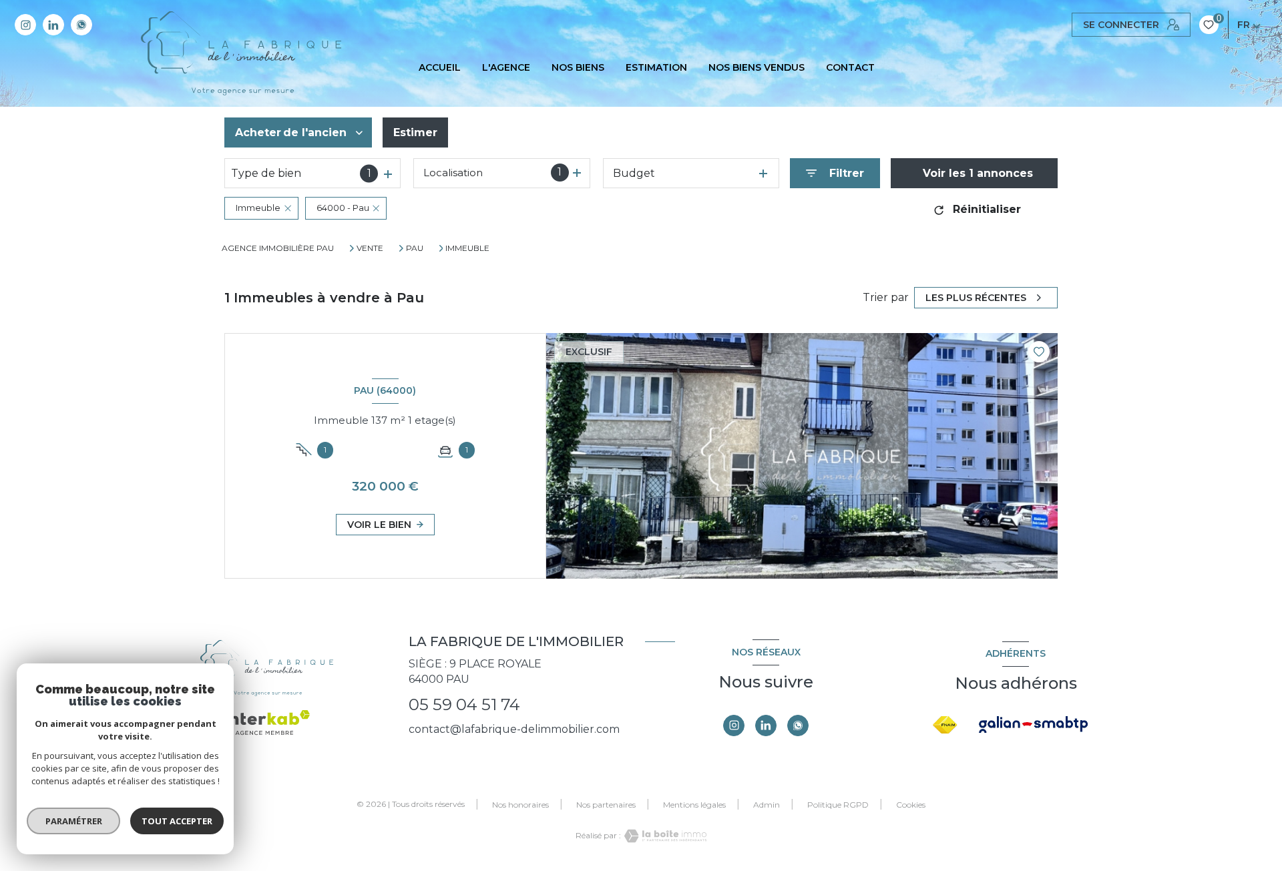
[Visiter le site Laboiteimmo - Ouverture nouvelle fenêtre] (663, 836)
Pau (414, 248)
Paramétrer (73, 821)
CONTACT (850, 67)
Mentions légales (694, 805)
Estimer (415, 132)
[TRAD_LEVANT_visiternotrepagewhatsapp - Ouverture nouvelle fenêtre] (81, 24)
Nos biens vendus (756, 67)
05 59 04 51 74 (464, 704)
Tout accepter (177, 821)
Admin (766, 805)
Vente (370, 248)
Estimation (656, 67)
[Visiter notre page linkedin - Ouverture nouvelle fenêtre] (53, 24)
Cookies (910, 805)
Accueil (440, 67)
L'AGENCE (506, 67)
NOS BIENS (578, 67)
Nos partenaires (606, 805)
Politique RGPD (838, 805)
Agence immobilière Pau (278, 248)
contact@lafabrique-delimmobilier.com (514, 729)
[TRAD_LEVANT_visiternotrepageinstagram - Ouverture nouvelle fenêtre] (25, 24)
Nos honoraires (520, 805)
